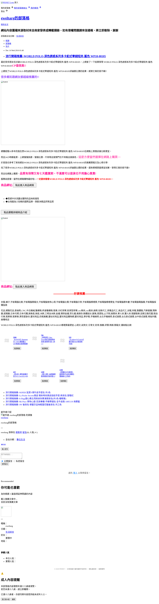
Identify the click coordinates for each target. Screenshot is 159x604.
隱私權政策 (92, 569)
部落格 (8, 44)
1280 (42, 372)
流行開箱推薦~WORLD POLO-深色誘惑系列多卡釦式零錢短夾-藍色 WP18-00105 (56, 56)
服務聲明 (102, 569)
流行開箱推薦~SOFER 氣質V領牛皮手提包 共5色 (28, 392)
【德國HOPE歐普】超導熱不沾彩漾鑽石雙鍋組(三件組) (66, 374)
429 (14, 372)
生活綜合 (20, 36)
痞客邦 (19, 432)
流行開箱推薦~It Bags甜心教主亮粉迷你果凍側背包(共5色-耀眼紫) (36, 398)
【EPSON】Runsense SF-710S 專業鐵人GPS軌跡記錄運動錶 (20, 342)
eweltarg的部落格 (15, 18)
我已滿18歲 (6, 599)
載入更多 (5, 449)
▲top (3, 444)
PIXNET (62, 569)
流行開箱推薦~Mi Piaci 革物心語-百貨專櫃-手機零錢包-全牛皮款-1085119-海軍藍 (43, 401)
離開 (13, 599)
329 (70, 337)
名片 (7, 46)
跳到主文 (4, 25)
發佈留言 (5, 464)
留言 (24, 432)
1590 (61, 370)
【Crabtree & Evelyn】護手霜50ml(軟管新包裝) (76, 342)
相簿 (7, 41)
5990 (14, 337)
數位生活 (21, 439)
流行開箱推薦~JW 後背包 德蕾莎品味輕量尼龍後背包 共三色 (34, 404)
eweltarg (4, 417)
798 (42, 335)
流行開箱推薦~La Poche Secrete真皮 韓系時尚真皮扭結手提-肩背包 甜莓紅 (40, 395)
